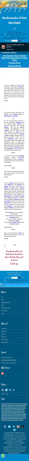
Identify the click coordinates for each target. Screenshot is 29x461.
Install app (14, 263)
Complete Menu (5, 342)
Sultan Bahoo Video (5, 308)
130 (11, 36)
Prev (12, 32)
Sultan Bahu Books (5, 302)
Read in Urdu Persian (9, 38)
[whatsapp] (3, 455)
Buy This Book (21, 38)
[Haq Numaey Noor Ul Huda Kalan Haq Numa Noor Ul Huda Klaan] (14, 286)
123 (7, 34)
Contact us (3, 336)
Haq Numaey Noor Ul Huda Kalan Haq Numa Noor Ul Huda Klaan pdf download (14, 256)
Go (19, 40)
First (8, 32)
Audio (2, 305)
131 (14, 36)
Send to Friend (4, 393)
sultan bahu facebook (6, 357)
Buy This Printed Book (14, 274)
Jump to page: (8, 40)
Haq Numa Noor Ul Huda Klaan (8, 362)
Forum (2, 313)
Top (2, 297)
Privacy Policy (4, 339)
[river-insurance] (5, 455)
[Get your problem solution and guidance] (3, 48)
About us (3, 334)
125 (14, 34)
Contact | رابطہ (10, 49)
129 (26, 34)
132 (17, 36)
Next (16, 32)
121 (2, 34)
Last (19, 32)
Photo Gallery (4, 310)
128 (23, 34)
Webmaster (4, 331)
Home (2, 299)
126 (17, 34)
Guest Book (4, 328)
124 (10, 34)
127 (20, 34)
